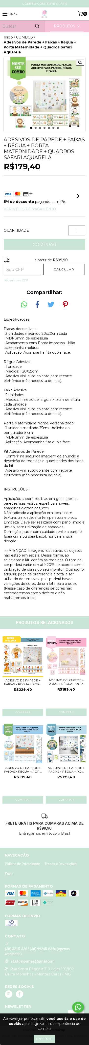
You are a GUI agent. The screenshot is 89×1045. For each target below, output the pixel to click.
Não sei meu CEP (16, 280)
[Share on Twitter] (51, 305)
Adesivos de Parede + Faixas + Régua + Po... (66, 769)
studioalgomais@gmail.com (32, 961)
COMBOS (24, 37)
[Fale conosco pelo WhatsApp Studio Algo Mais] (78, 1007)
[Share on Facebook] (37, 305)
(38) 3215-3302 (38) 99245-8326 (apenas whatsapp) (37, 951)
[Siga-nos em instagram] (8, 994)
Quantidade (16, 230)
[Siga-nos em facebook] (19, 994)
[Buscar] (37, 26)
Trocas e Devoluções (60, 864)
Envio (9, 874)
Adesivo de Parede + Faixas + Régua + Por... (23, 682)
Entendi (44, 1039)
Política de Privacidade (22, 864)
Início (8, 37)
